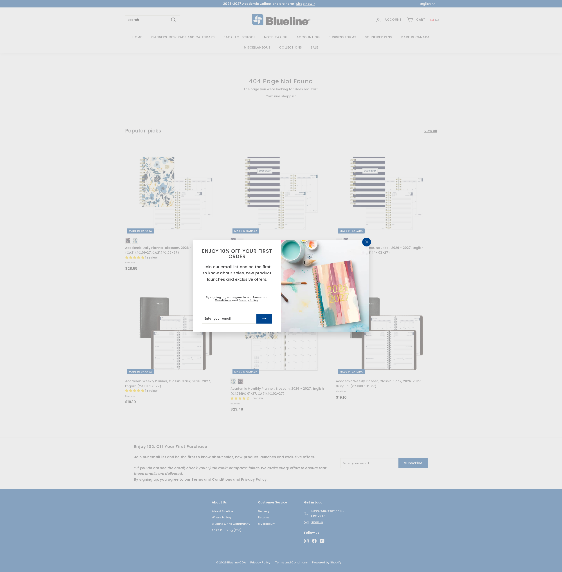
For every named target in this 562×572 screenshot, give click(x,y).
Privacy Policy (248, 300)
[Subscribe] (264, 318)
